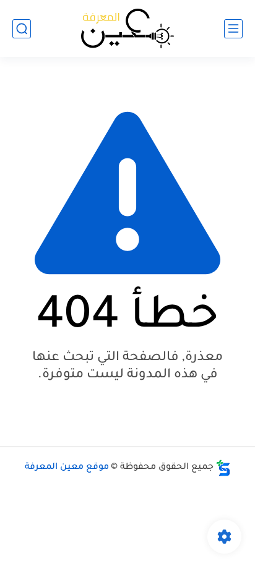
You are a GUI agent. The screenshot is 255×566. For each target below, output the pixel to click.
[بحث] (21, 28)
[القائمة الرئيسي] (233, 28)
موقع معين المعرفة (67, 468)
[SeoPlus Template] (223, 468)
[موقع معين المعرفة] (127, 28)
